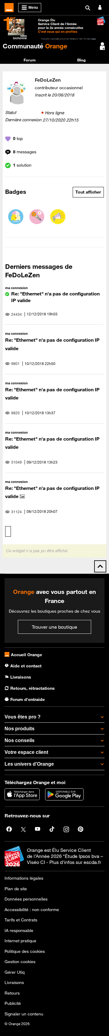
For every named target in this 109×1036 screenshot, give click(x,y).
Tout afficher (88, 192)
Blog (81, 59)
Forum (30, 59)
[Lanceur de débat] (57, 216)
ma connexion (16, 287)
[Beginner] (15, 216)
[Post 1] (37, 216)
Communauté (35, 46)
